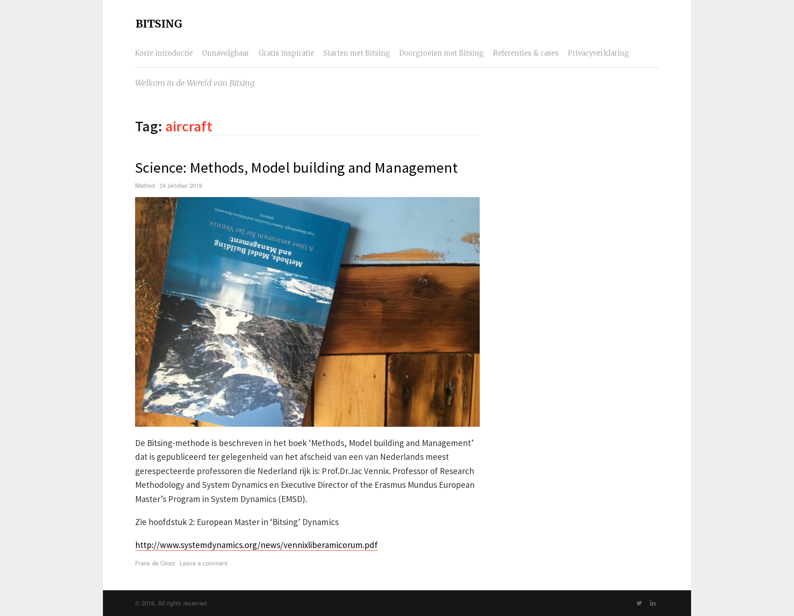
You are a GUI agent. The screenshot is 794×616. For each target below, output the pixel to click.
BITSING (159, 23)
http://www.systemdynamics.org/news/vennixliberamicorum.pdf (256, 544)
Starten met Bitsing (356, 53)
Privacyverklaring (598, 53)
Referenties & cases (526, 53)
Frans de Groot (155, 563)
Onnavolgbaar (226, 53)
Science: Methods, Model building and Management (296, 167)
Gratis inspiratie (286, 53)
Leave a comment (203, 563)
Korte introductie (164, 53)
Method (145, 185)
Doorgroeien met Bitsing (441, 53)
